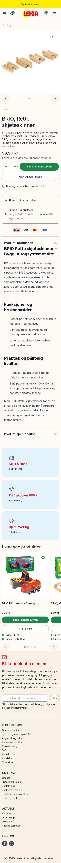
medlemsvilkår (19, 707)
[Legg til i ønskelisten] (51, 37)
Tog (8, 25)
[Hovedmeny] (54, 13)
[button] (45, 13)
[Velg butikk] (4, 13)
